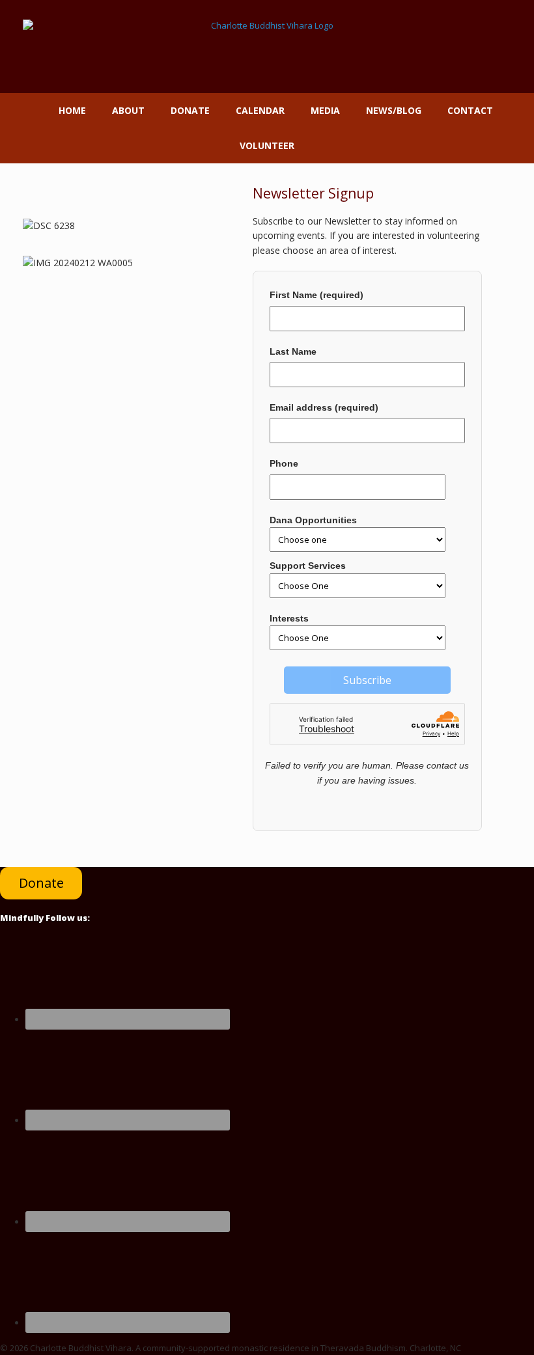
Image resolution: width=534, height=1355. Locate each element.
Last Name (293, 351)
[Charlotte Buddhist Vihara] (267, 46)
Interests (289, 618)
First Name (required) (316, 295)
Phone (284, 463)
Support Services (308, 565)
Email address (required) (324, 407)
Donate (41, 883)
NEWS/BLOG (393, 110)
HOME (72, 110)
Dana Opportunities (313, 520)
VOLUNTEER (267, 145)
